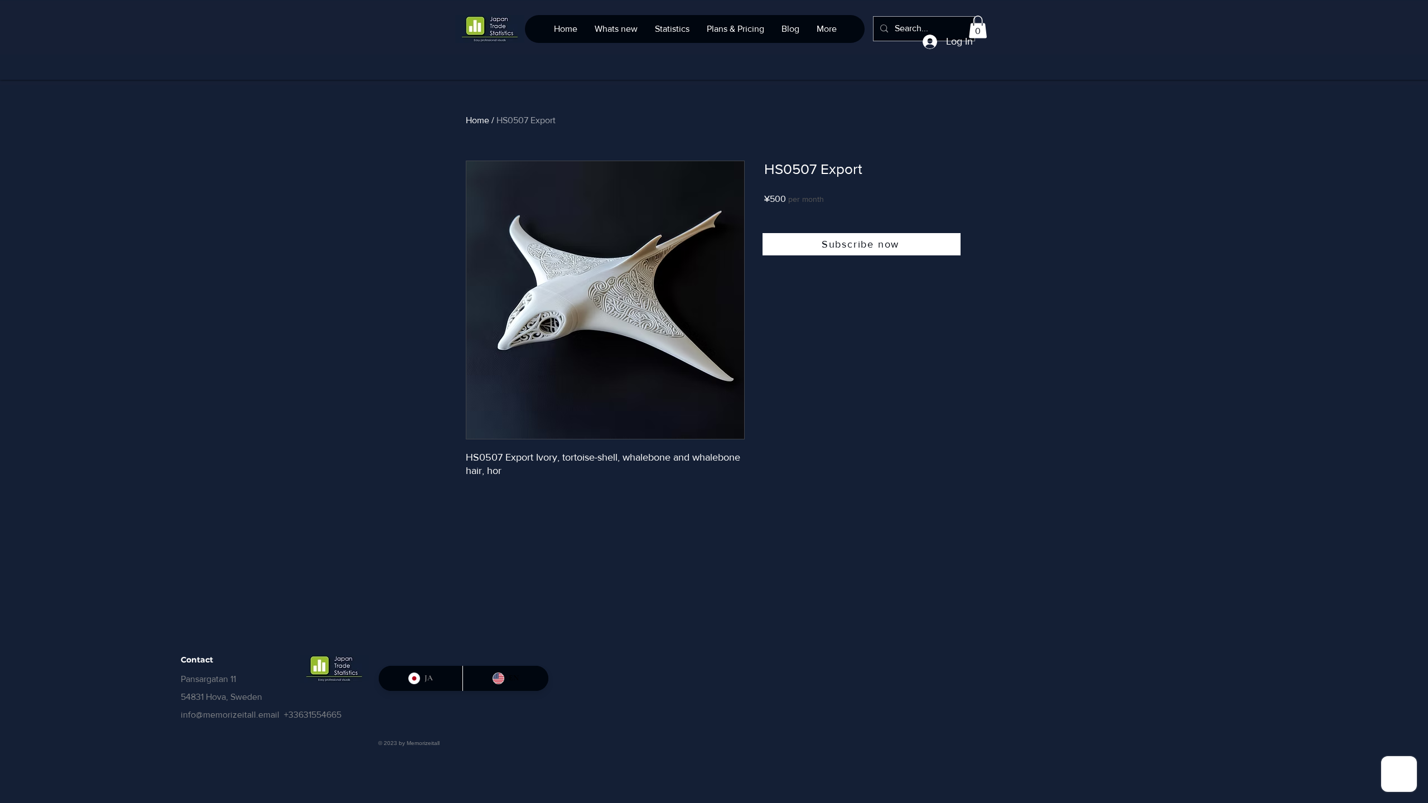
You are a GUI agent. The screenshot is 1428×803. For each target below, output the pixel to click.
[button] (977, 27)
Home (477, 120)
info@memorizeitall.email (230, 714)
